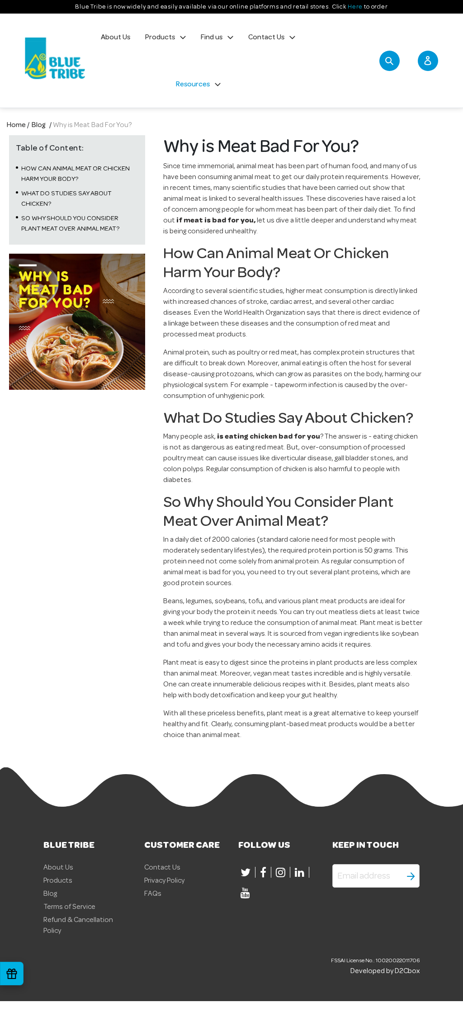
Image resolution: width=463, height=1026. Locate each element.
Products (57, 880)
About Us (58, 867)
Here (355, 6)
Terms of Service (69, 906)
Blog (39, 124)
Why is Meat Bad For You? (92, 124)
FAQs (152, 893)
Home (16, 124)
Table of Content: (50, 148)
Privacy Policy (164, 880)
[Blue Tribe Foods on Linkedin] (301, 872)
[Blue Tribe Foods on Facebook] (264, 872)
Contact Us (162, 867)
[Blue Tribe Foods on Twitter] (246, 872)
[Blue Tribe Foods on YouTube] (246, 892)
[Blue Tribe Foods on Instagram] (282, 872)
